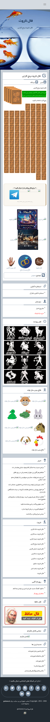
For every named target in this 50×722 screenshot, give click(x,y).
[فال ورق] (13, 240)
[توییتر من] (12, 688)
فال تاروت (26, 20)
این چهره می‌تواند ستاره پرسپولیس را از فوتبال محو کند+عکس (28, 478)
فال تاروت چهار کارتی (37, 539)
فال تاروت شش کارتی (36, 548)
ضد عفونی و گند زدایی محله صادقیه (32, 504)
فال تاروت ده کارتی (37, 558)
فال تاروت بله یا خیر (37, 568)
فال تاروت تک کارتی (37, 529)
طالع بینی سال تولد (38, 449)
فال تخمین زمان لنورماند (36, 651)
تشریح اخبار (40, 308)
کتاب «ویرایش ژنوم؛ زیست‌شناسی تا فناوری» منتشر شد (26, 484)
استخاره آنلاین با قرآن (37, 293)
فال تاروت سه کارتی (37, 534)
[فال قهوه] (13, 220)
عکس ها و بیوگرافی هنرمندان (34, 670)
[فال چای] (28, 240)
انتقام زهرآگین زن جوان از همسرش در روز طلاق (28, 472)
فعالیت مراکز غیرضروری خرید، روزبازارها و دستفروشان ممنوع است (26, 498)
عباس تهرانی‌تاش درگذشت (35, 514)
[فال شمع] (42, 240)
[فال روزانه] (27, 220)
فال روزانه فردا (39, 665)
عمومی (33, 275)
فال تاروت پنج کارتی (31, 75)
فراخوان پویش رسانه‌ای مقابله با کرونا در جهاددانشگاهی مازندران (26, 491)
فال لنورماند (40, 661)
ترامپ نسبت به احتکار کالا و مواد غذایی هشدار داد (28, 467)
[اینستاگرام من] (25, 688)
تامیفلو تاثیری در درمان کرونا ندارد (32, 509)
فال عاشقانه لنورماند (37, 656)
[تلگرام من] (37, 688)
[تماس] (18, 688)
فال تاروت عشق (38, 563)
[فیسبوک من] (31, 688)
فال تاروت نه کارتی (37, 553)
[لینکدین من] (21, 694)
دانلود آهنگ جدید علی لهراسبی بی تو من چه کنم (28, 588)
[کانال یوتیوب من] (28, 694)
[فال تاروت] (42, 220)
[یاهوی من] (44, 688)
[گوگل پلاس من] (6, 688)
